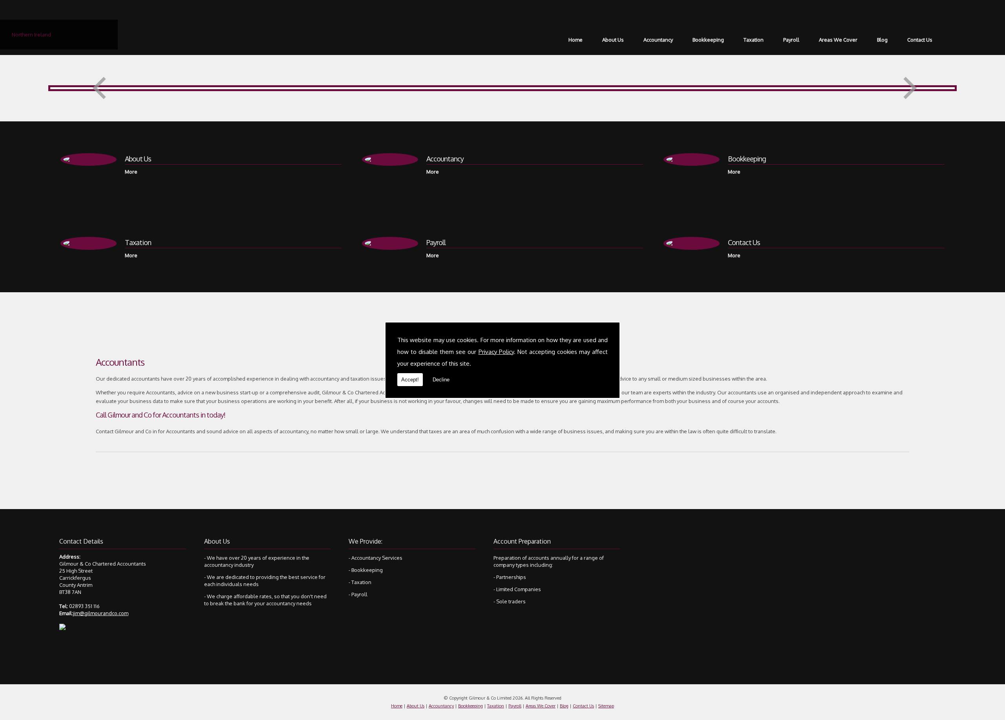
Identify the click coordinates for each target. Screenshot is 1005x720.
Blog (882, 40)
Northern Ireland (31, 34)
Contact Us (919, 40)
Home (575, 40)
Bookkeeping (708, 40)
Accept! (410, 380)
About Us (613, 40)
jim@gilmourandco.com (100, 613)
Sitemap (606, 706)
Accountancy (658, 40)
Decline (441, 380)
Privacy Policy (496, 351)
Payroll (791, 40)
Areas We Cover (838, 40)
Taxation (754, 40)
